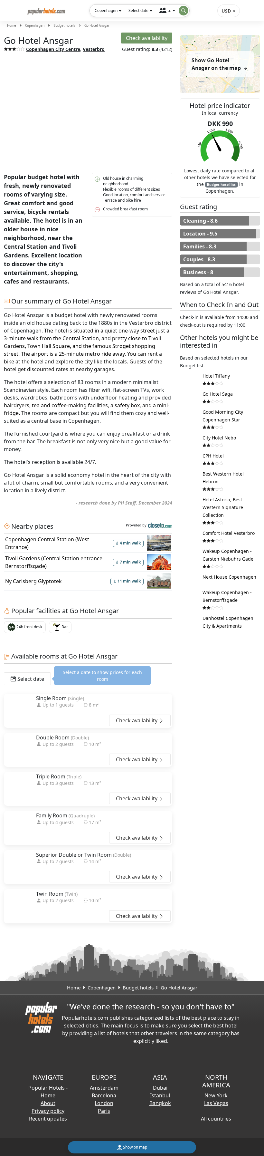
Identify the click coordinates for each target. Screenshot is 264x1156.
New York (216, 1095)
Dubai (160, 1087)
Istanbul (160, 1095)
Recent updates (48, 1118)
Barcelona (104, 1095)
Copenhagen (34, 25)
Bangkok (160, 1103)
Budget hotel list (221, 184)
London (104, 1103)
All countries (216, 1118)
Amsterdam (104, 1087)
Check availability (137, 720)
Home (11, 25)
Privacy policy (48, 1110)
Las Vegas (216, 1103)
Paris (104, 1110)
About (48, 1103)
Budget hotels (64, 25)
